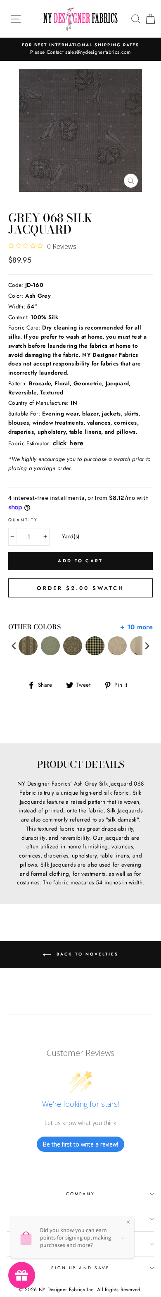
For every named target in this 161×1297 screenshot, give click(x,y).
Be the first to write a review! (80, 1144)
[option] (80, 49)
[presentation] (14, 646)
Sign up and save (80, 1268)
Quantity (23, 520)
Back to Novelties (86, 954)
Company (80, 1194)
